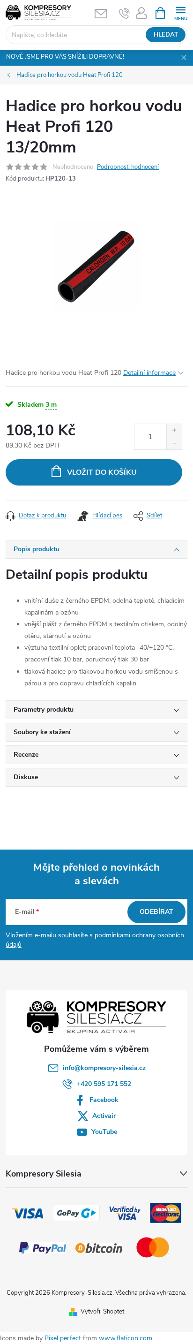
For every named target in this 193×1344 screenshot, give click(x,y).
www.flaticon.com (125, 1338)
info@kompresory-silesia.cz (104, 1067)
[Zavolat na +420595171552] (124, 13)
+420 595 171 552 (104, 1083)
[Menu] (180, 12)
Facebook (104, 1099)
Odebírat (156, 911)
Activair (104, 1115)
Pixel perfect (63, 1338)
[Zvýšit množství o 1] (174, 430)
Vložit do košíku (102, 472)
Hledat (166, 34)
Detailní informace (149, 372)
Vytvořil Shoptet (102, 1311)
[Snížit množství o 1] (174, 443)
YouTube (104, 1131)
